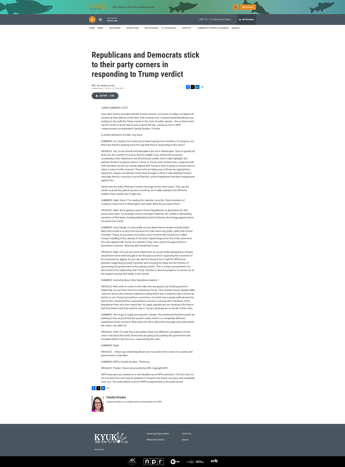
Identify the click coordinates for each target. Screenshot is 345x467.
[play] (92, 19)
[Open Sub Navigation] (105, 28)
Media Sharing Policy (155, 440)
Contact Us (186, 434)
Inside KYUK (132, 28)
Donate (249, 7)
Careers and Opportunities (158, 434)
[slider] (104, 19)
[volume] (100, 20)
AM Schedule (152, 28)
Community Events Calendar (213, 28)
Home (92, 28)
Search (236, 28)
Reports (185, 440)
